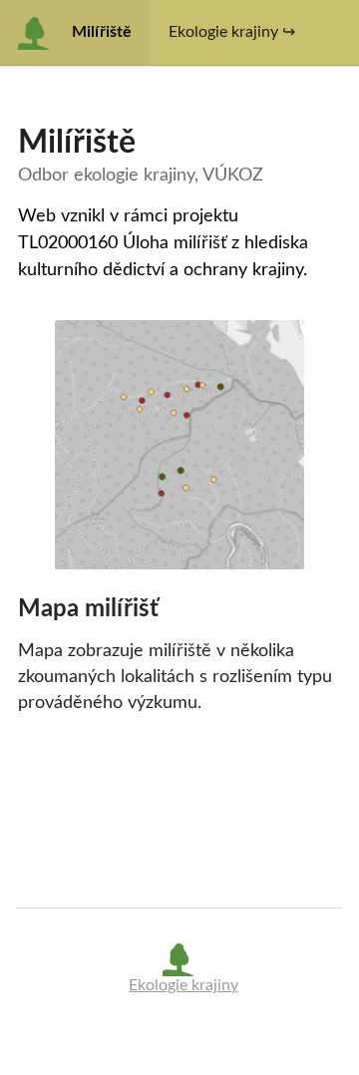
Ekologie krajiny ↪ (232, 32)
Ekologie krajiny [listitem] (183, 985)
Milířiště (102, 32)
